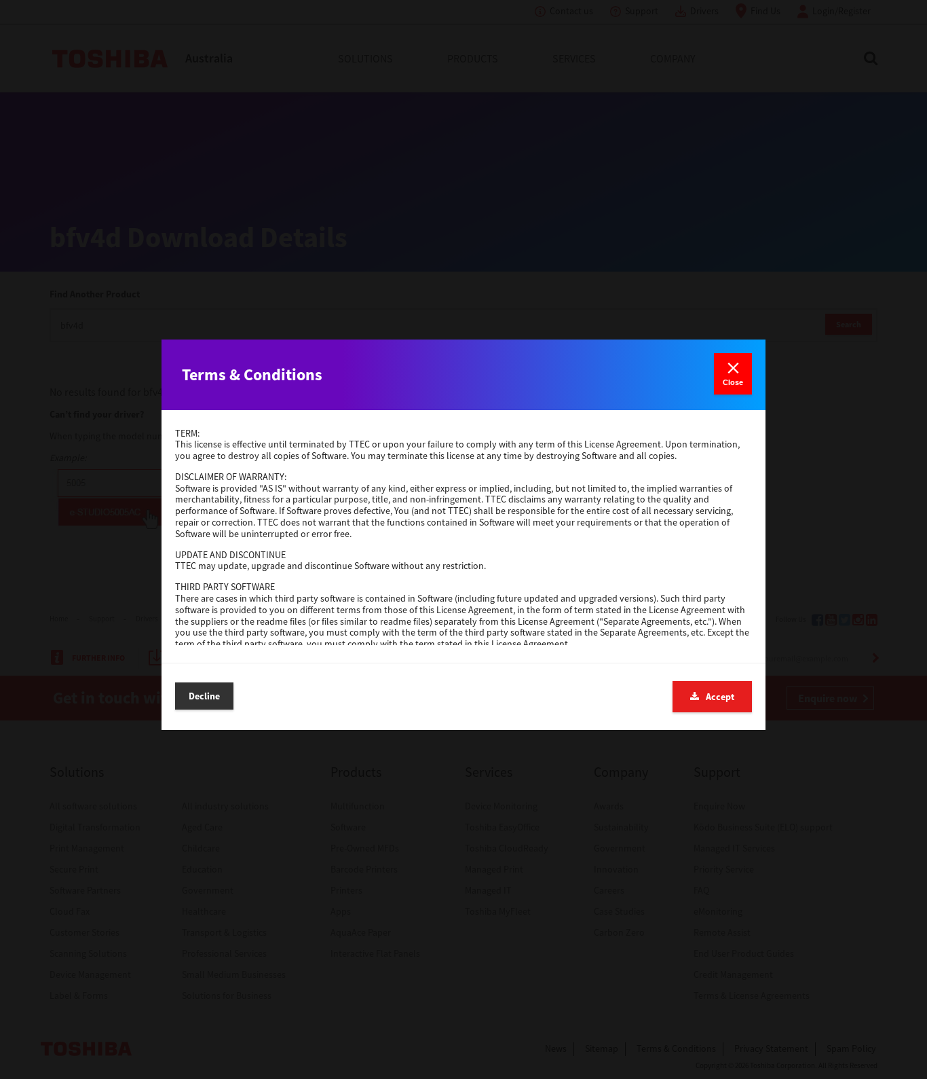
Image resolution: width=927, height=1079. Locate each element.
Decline (204, 696)
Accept (720, 697)
